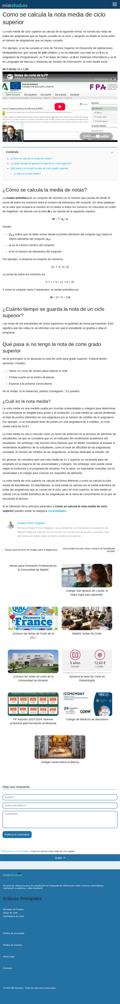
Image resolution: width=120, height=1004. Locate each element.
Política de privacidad (13, 933)
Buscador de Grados (13, 909)
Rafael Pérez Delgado (31, 523)
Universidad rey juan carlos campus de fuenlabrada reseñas (89, 549)
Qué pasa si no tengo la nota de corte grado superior (39, 168)
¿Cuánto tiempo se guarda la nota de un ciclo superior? (41, 163)
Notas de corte (10, 913)
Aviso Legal (9, 956)
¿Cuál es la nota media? (27, 173)
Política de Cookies (12, 945)
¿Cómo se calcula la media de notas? (31, 158)
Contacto (7, 968)
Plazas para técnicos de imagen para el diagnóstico (31, 549)
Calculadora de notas (13, 916)
